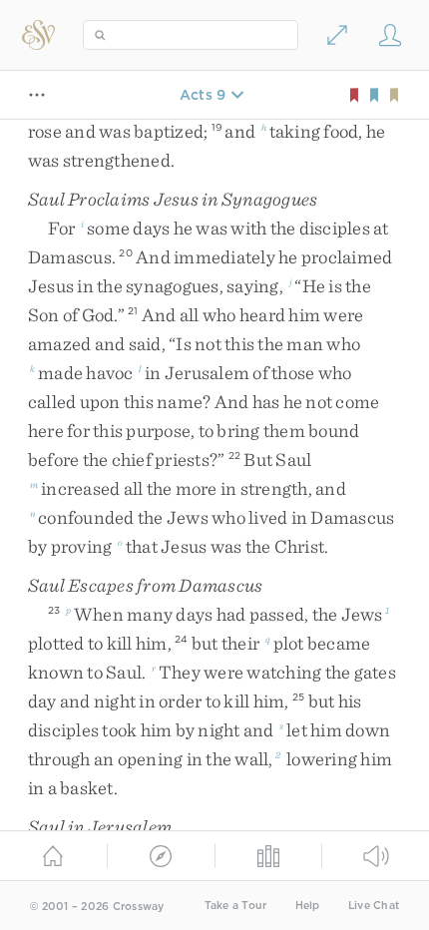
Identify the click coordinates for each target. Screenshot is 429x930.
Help (307, 905)
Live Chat (373, 905)
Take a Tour (236, 905)
